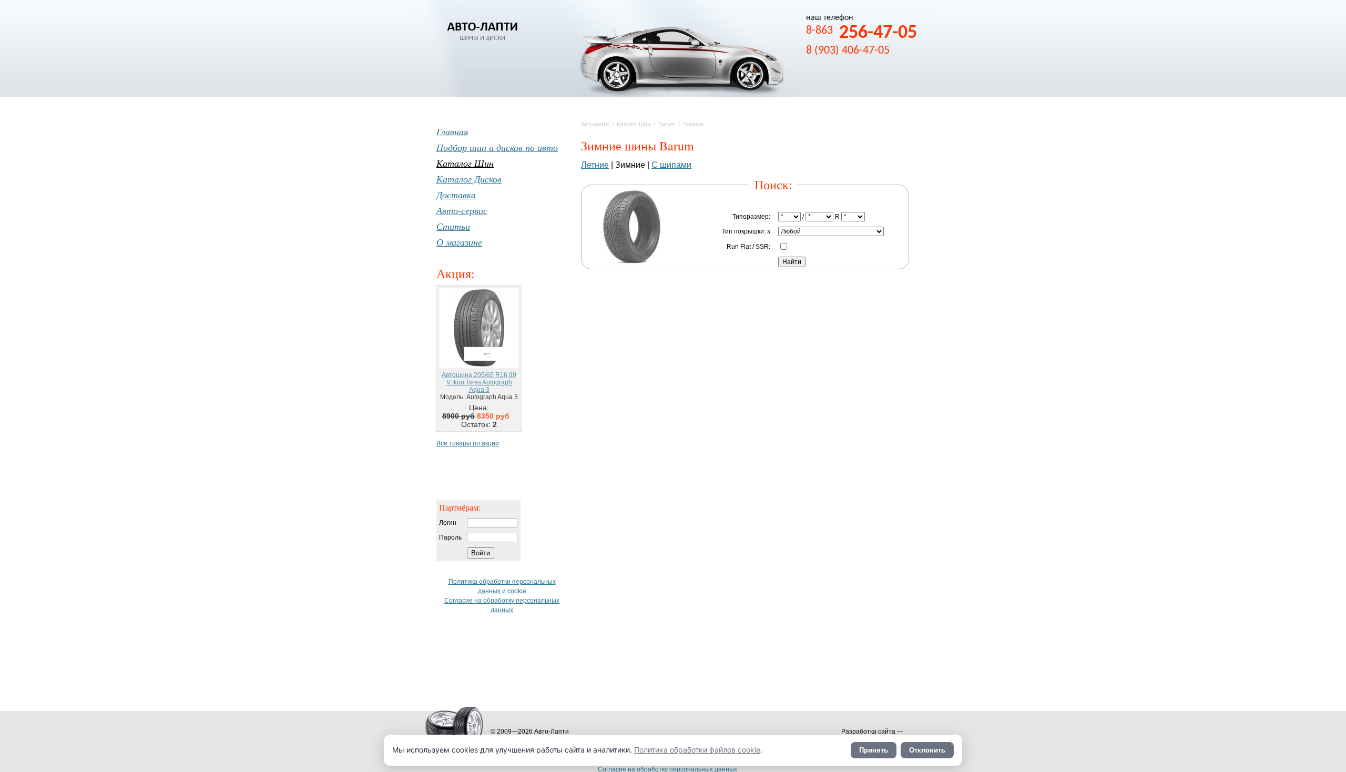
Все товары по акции (467, 443)
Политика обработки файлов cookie (697, 749)
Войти (480, 553)
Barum (666, 124)
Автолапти (595, 124)
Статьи (453, 226)
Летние (595, 164)
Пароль (450, 537)
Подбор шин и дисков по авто (497, 147)
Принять (873, 750)
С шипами (671, 164)
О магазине (459, 242)
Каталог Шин (633, 124)
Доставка (456, 194)
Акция (453, 273)
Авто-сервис (461, 210)
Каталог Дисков (469, 178)
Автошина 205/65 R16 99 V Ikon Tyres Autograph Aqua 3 (479, 382)
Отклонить (927, 750)
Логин (447, 522)
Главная (452, 131)
